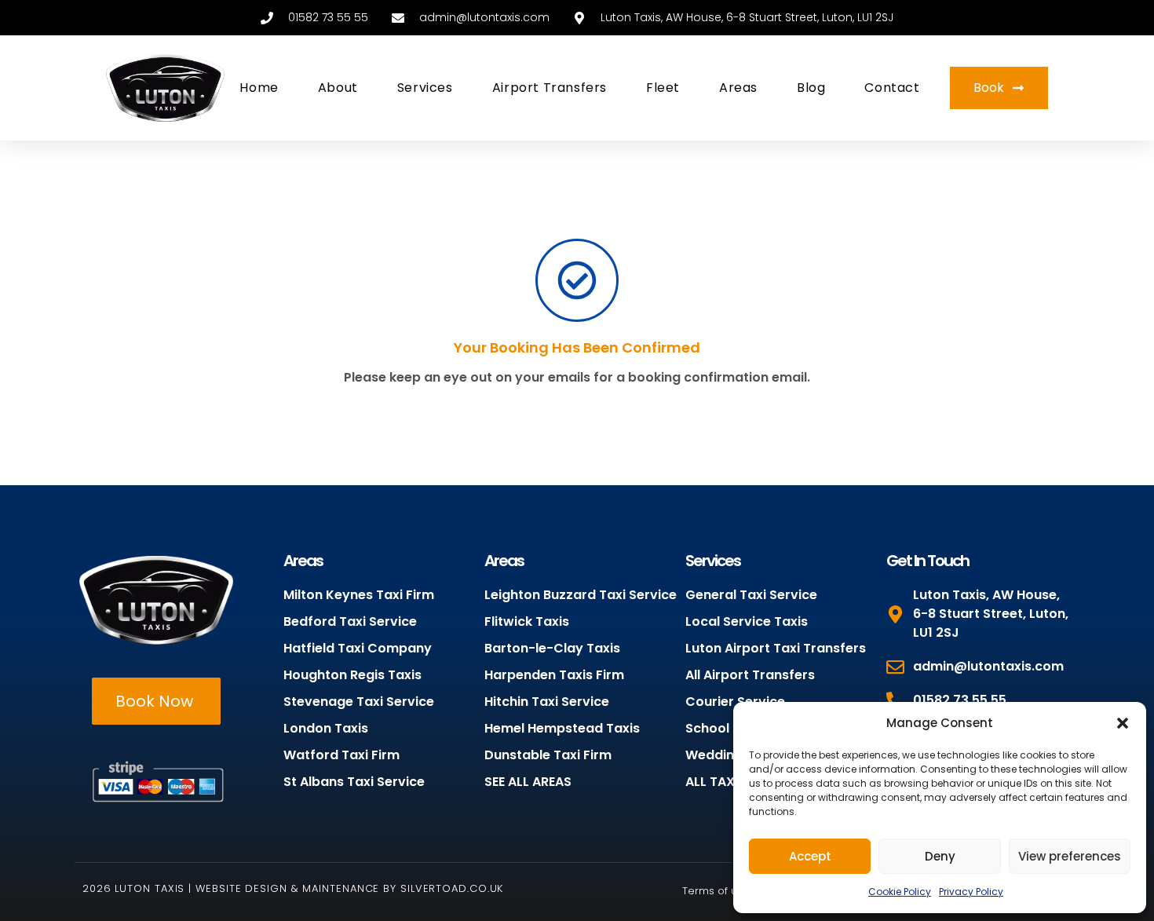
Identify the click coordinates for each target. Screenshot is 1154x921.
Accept (810, 856)
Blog (811, 88)
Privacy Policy (971, 891)
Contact (891, 88)
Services (425, 88)
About (338, 88)
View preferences (1069, 856)
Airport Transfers (549, 88)
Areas (738, 88)
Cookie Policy (899, 891)
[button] (1122, 723)
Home (258, 88)
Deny (940, 856)
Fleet (663, 88)
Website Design (241, 888)
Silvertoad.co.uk (451, 888)
